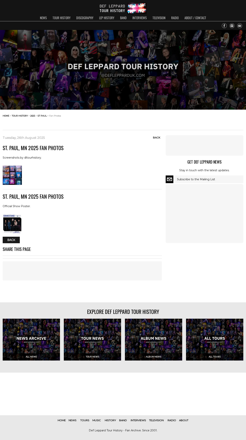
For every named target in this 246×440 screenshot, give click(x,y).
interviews (139, 18)
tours (84, 420)
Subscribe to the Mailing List (196, 179)
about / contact (195, 18)
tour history (61, 18)
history (110, 420)
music (96, 420)
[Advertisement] (212, 119)
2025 (32, 115)
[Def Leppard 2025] (12, 184)
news (43, 18)
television (158, 18)
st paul (42, 115)
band (123, 18)
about (183, 420)
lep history (106, 18)
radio (175, 18)
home (6, 115)
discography (84, 18)
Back (156, 137)
